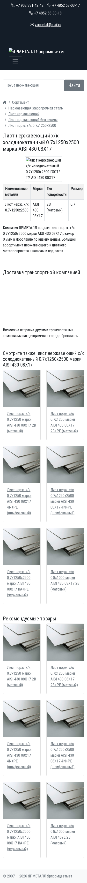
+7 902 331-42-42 (30, 5)
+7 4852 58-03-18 (48, 13)
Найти (74, 85)
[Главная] (5, 102)
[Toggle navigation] (15, 61)
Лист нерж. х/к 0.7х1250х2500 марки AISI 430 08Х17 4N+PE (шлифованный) (62, 501)
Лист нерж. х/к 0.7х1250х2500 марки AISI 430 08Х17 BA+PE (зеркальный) (18, 583)
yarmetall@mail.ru (48, 24)
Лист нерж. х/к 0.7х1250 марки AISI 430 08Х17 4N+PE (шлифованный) (19, 501)
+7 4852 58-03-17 (66, 5)
